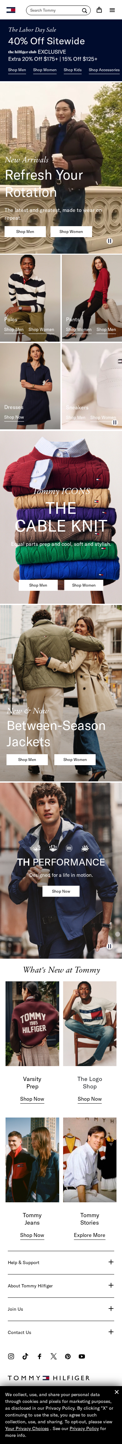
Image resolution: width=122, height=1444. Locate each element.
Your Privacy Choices (27, 1428)
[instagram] (11, 1357)
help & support (23, 1262)
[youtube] (82, 1357)
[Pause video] (109, 241)
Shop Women (45, 69)
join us (15, 1309)
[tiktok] (25, 1357)
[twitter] (53, 1357)
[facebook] (39, 1357)
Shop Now (14, 417)
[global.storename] (11, 9)
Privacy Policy (84, 1428)
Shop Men (17, 69)
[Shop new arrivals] (61, 168)
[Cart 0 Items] (99, 9)
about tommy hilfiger (30, 1286)
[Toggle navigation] (112, 10)
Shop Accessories (104, 69)
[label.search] (58, 10)
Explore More (89, 1235)
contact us (19, 1332)
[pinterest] (68, 1357)
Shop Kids (73, 69)
